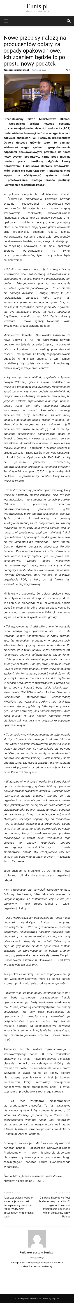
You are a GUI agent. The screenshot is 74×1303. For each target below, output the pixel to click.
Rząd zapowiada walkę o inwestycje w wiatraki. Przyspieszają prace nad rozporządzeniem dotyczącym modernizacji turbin (19, 1207)
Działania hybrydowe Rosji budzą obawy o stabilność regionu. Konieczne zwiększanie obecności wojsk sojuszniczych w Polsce (54, 1207)
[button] (6, 21)
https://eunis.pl (37, 1257)
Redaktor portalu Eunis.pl (16, 69)
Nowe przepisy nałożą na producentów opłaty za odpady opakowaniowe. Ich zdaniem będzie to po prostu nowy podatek (35, 50)
